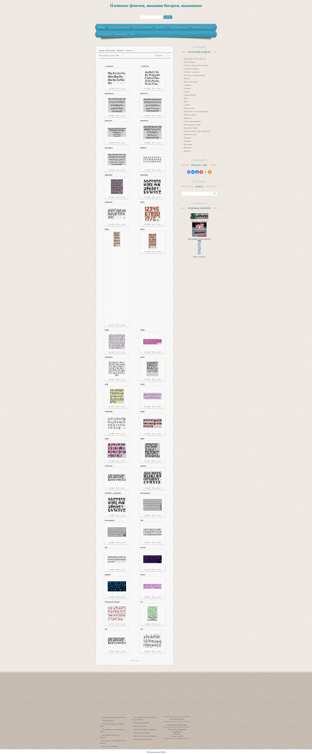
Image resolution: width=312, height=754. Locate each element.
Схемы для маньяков (191, 68)
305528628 (108, 411)
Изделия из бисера (191, 128)
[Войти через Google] (205, 172)
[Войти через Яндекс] (201, 172)
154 (141, 629)
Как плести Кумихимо (142, 733)
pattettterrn (144, 121)
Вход (182, 719)
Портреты (187, 138)
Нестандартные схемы (192, 124)
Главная (101, 50)
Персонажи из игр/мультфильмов (196, 111)
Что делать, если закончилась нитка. (112, 730)
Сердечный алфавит (112, 602)
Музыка (187, 78)
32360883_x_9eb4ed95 (113, 493)
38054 (107, 229)
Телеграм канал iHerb (156, 752)
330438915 (108, 357)
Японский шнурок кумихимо (145, 729)
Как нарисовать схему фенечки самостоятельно (144, 718)
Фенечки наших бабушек (143, 739)
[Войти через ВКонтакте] (193, 172)
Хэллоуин (187, 141)
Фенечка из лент (140, 726)
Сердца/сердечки (190, 95)
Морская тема (189, 108)
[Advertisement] (156, 697)
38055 (142, 202)
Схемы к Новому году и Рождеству (197, 131)
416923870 (108, 202)
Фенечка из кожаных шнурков (145, 736)
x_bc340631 (109, 66)
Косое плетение (189, 62)
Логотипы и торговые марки (194, 75)
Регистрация (174, 719)
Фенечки (120, 50)
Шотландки (188, 144)
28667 (142, 439)
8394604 (143, 148)
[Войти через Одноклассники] (210, 172)
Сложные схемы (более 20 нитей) (196, 65)
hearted (143, 547)
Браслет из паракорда (110, 746)
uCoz (181, 736)
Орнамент (187, 88)
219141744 (108, 466)
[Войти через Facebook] (197, 172)
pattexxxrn (108, 121)
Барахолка (187, 118)
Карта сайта (172, 725)
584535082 (144, 175)
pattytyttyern (109, 93)
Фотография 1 (145, 493)
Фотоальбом (110, 50)
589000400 (108, 175)
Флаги (186, 98)
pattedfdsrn (109, 148)
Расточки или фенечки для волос (114, 717)
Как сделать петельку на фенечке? (110, 736)
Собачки (187, 105)
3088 (106, 384)
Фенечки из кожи (190, 134)
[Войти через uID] (189, 172)
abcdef (142, 575)
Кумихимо (188, 147)
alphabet (143, 466)
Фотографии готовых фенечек (195, 59)
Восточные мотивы (191, 82)
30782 (142, 384)
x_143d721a (144, 66)
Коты (186, 101)
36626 (107, 330)
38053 (142, 229)
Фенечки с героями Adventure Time (112, 725)
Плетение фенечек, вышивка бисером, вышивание (156, 5)
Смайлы (187, 91)
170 (141, 602)
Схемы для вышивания (192, 121)
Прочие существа (190, 115)
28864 (142, 411)
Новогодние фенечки (142, 723)
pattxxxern (144, 93)
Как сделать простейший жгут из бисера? (113, 741)
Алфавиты (187, 85)
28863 (107, 439)
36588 (142, 330)
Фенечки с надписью (191, 72)
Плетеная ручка (108, 720)
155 (106, 629)
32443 (142, 357)
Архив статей (182, 725)
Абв (141, 520)
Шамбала (187, 151)
